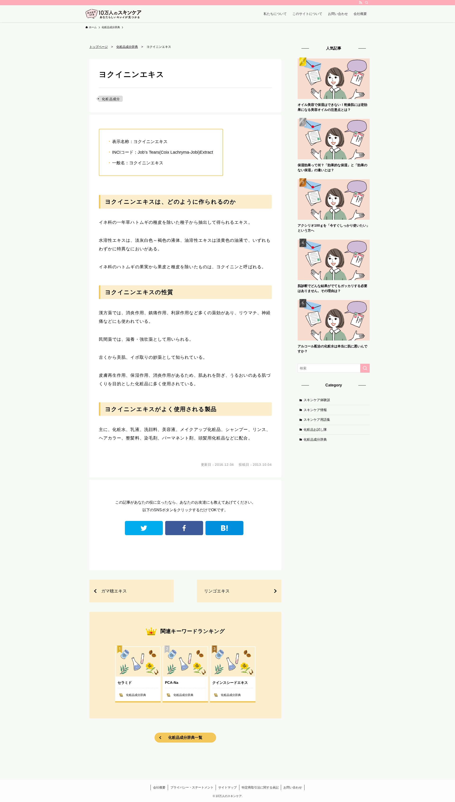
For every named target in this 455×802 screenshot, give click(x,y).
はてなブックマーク (224, 528)
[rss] (360, 2)
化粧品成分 (111, 99)
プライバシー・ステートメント (192, 787)
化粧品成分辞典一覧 (185, 737)
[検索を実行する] (365, 368)
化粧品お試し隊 (315, 429)
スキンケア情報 (315, 410)
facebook (184, 528)
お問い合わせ (292, 787)
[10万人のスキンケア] (113, 13)
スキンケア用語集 (317, 419)
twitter (144, 528)
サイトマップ (227, 787)
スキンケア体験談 (317, 400)
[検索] (367, 2)
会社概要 (159, 787)
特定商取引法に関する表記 (260, 787)
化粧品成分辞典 (315, 439)
